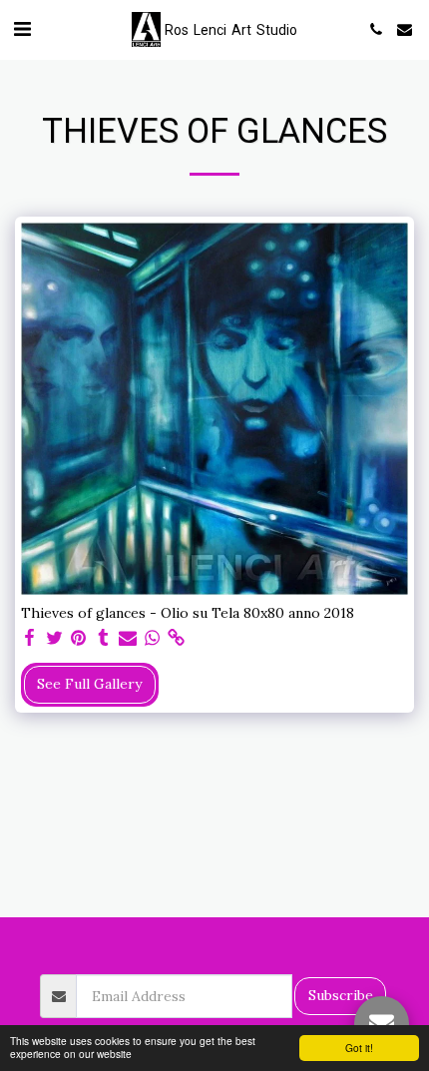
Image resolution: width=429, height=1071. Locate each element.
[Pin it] (79, 638)
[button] (22, 28)
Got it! (359, 1047)
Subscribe (340, 995)
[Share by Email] (128, 638)
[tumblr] (104, 638)
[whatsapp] (153, 638)
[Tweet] (55, 638)
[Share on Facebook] (30, 638)
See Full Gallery (89, 684)
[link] (177, 638)
